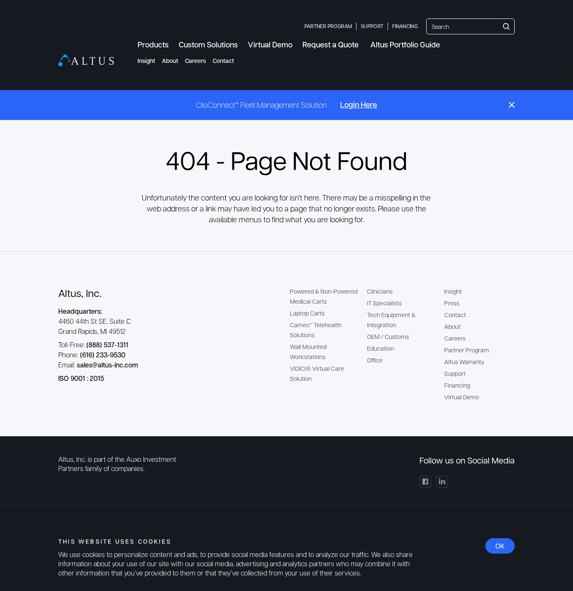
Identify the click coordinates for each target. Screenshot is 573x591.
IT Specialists (384, 303)
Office (375, 360)
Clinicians (380, 291)
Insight (146, 61)
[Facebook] (425, 481)
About (170, 61)
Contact (223, 61)
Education (380, 348)
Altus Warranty (464, 361)
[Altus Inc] (86, 60)
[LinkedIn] (442, 481)
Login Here (358, 104)
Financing (405, 26)
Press (451, 303)
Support (372, 26)
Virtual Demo (461, 397)
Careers (195, 61)
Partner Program (328, 26)
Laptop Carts (307, 313)
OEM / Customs (388, 336)
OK (500, 546)
